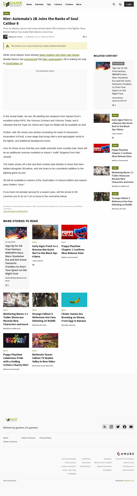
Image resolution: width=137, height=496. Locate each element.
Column (69, 4)
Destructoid (129, 462)
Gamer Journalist (68, 466)
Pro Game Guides (69, 459)
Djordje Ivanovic (68, 325)
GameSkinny (85, 466)
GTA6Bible (72, 474)
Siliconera (86, 462)
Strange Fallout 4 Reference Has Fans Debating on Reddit (44, 317)
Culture (58, 4)
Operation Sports (104, 466)
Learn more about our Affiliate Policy (15, 211)
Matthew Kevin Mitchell (42, 365)
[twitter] (118, 426)
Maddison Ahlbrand (11, 328)
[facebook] (124, 426)
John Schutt (37, 261)
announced (30, 59)
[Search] (114, 4)
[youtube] (131, 426)
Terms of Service (28, 438)
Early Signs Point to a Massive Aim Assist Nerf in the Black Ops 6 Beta (45, 251)
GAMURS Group (128, 481)
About (5, 438)
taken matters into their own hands (59, 55)
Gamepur (108, 459)
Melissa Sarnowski (69, 257)
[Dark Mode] (120, 4)
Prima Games (70, 462)
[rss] (104, 426)
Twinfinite (86, 459)
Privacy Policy (45, 438)
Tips (49, 4)
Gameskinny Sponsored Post (15, 279)
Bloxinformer (128, 470)
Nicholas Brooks (39, 325)
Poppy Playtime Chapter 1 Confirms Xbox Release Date (73, 249)
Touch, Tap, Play (69, 470)
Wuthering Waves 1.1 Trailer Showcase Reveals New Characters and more (15, 319)
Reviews (39, 4)
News (29, 4)
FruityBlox (107, 470)
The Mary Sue (128, 466)
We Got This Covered (103, 462)
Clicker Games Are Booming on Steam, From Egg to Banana (73, 317)
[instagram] (111, 426)
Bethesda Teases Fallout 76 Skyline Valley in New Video (43, 358)
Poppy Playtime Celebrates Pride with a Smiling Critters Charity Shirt (15, 359)
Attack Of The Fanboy (125, 459)
